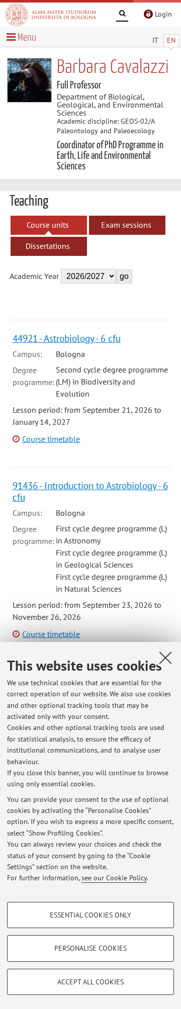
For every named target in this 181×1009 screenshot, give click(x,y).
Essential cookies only (90, 915)
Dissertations (48, 246)
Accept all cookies (90, 981)
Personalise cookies (90, 948)
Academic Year (34, 276)
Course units (48, 225)
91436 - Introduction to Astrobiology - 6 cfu (90, 491)
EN (171, 40)
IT (155, 40)
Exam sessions (126, 225)
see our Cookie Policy (114, 877)
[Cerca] (122, 15)
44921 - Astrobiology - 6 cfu (67, 338)
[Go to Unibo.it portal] (51, 15)
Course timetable (51, 439)
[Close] (165, 658)
